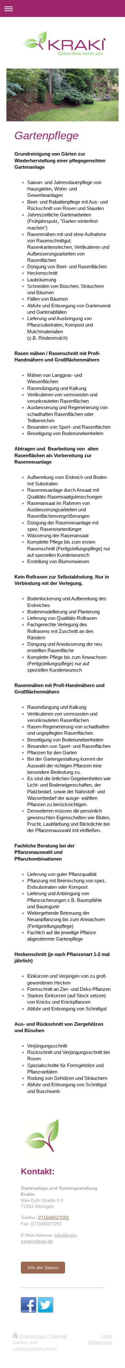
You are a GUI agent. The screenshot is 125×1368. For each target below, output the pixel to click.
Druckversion (33, 1336)
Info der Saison (43, 1267)
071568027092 (53, 1217)
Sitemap (58, 1336)
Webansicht (100, 1342)
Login (106, 1336)
